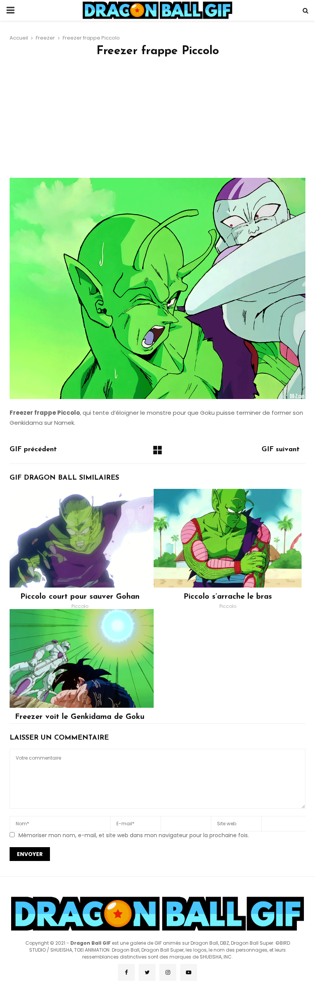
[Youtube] (188, 972)
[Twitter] (147, 972)
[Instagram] (167, 972)
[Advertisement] (157, 120)
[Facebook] (126, 972)
